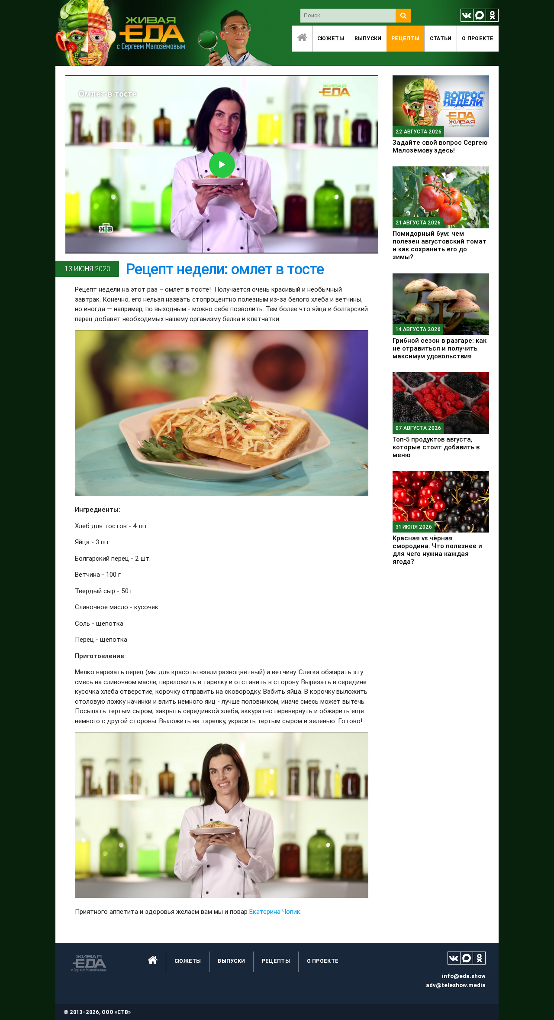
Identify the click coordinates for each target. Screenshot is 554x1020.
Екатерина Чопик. (275, 911)
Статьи (441, 38)
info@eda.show (464, 976)
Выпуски (368, 38)
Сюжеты (330, 38)
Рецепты (405, 38)
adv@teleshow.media (456, 985)
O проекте (478, 38)
